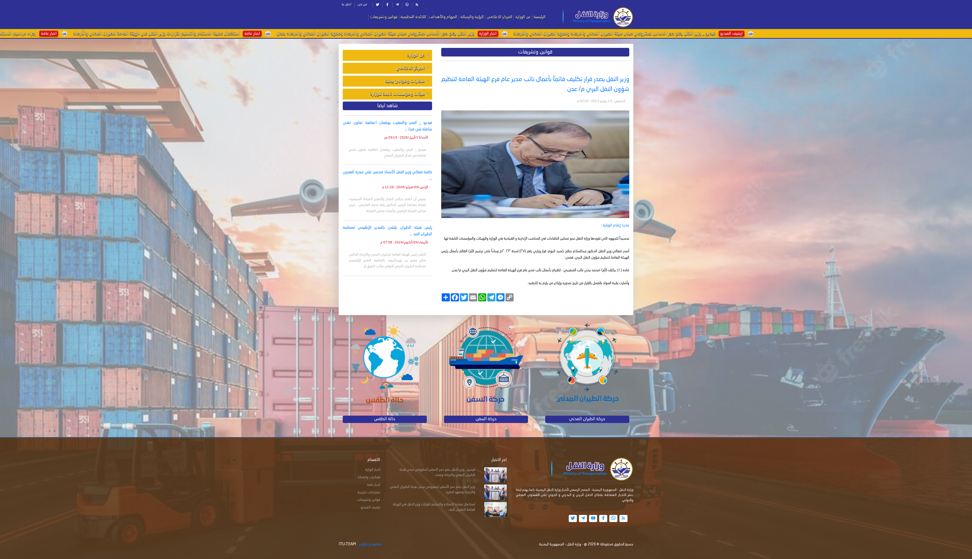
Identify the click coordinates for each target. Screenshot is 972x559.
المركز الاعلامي (499, 17)
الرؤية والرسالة (472, 17)
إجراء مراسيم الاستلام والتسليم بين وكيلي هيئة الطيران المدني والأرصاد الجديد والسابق (246, 33)
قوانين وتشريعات (383, 17)
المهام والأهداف (443, 17)
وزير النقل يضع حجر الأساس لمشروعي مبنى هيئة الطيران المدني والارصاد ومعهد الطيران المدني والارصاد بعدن (663, 33)
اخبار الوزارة (372, 469)
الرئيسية (539, 17)
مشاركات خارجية (368, 492)
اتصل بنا (346, 4)
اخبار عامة (373, 485)
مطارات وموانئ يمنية (404, 81)
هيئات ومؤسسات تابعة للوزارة (397, 94)
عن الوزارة (523, 17)
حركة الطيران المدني (587, 419)
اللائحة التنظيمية (413, 17)
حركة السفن (486, 419)
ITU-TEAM (347, 544)
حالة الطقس (384, 419)
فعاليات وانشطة (369, 477)
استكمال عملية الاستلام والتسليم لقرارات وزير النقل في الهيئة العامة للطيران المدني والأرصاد (444, 33)
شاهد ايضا (387, 105)
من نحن (362, 4)
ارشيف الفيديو (370, 507)
